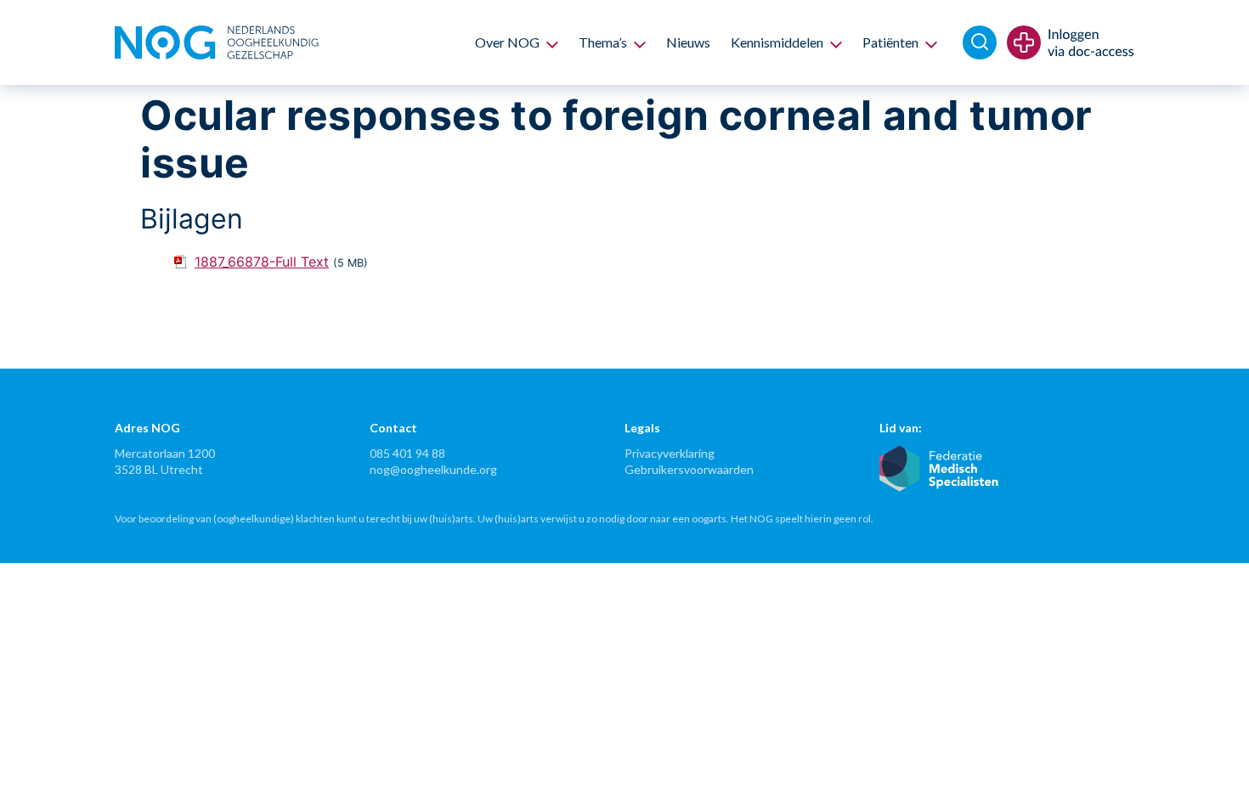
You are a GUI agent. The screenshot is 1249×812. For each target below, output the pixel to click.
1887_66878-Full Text (262, 261)
